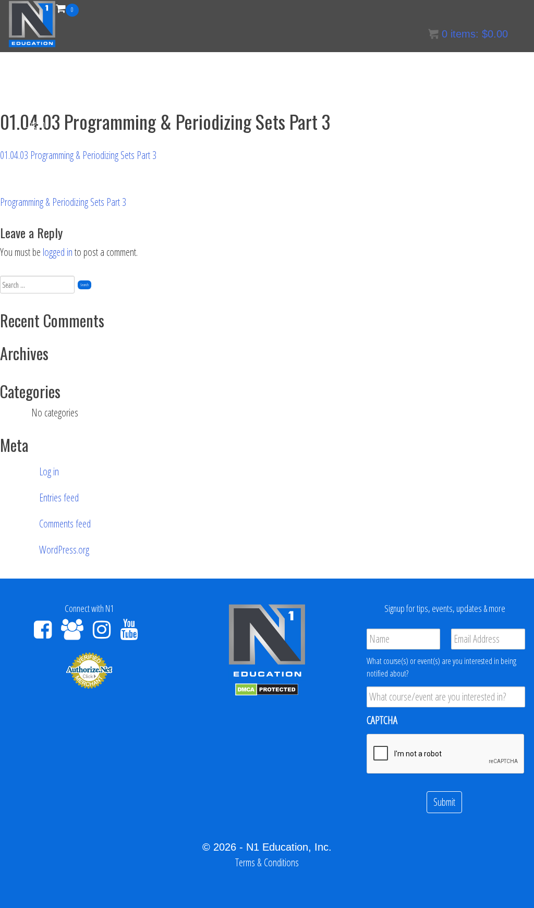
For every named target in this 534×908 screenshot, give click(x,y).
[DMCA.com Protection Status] (266, 688)
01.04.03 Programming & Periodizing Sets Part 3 (78, 155)
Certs (32, 73)
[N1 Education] (32, 23)
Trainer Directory (381, 73)
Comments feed (65, 524)
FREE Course (167, 73)
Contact (223, 73)
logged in (57, 252)
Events (119, 73)
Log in (49, 471)
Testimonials (317, 73)
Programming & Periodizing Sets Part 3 (63, 202)
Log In (34, 124)
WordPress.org (64, 550)
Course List (74, 73)
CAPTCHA (382, 720)
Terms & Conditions (455, 73)
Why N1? (266, 73)
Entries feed (59, 497)
